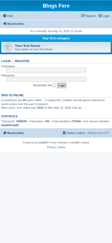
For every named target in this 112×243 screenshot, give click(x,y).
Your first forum (27, 46)
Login (6, 61)
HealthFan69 (9, 125)
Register (22, 61)
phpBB (42, 142)
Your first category (56, 38)
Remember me (43, 85)
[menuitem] (8, 16)
